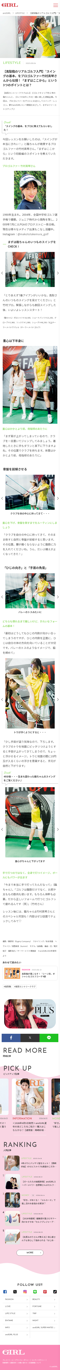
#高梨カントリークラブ (25, 986)
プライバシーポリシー (22, 1360)
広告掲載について (35, 1362)
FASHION (9, 1299)
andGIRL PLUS (11, 1335)
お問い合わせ (22, 1362)
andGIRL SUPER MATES (42, 1328)
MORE (30, 1253)
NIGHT (35, 1321)
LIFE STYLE (10, 1314)
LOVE (7, 1306)
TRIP (34, 1314)
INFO (7, 1328)
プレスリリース (7, 1360)
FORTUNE (37, 1306)
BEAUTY (36, 1299)
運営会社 (13, 1362)
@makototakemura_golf (33, 234)
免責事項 (5, 1362)
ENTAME (9, 1321)
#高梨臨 (7, 986)
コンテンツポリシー (38, 1360)
